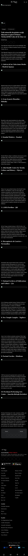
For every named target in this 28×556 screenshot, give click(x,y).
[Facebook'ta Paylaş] (2, 42)
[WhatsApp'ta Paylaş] (8, 42)
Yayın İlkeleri (4, 535)
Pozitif (16, 480)
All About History (5, 480)
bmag (11, 542)
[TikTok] (18, 458)
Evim (2, 495)
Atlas (2, 483)
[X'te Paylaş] (5, 42)
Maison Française (5, 478)
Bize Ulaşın (3, 513)
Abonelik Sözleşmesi (6, 525)
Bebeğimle (17, 495)
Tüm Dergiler (4, 470)
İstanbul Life (18, 475)
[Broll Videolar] (17, 554)
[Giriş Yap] (24, 554)
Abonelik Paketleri (5, 506)
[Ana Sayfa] (4, 450)
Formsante (3, 475)
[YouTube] (6, 458)
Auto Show (3, 485)
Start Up (17, 483)
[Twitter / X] (10, 458)
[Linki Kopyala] (20, 435)
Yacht (16, 485)
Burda (2, 490)
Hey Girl (3, 500)
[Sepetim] (24, 2)
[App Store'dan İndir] (6, 464)
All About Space (19, 492)
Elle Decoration (18, 490)
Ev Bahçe (3, 492)
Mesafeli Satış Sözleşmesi (7, 527)
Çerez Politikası (4, 530)
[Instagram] (2, 458)
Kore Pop (17, 478)
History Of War (18, 470)
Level (16, 487)
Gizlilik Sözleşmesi (5, 522)
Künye (2, 511)
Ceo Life (3, 473)
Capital (16, 497)
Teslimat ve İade (4, 532)
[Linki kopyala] (14, 42)
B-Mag (2, 487)
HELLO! (3, 497)
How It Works (18, 473)
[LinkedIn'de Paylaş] (11, 42)
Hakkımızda (4, 508)
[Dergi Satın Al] (10, 554)
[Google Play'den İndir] (16, 464)
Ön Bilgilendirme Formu (6, 520)
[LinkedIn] (14, 458)
